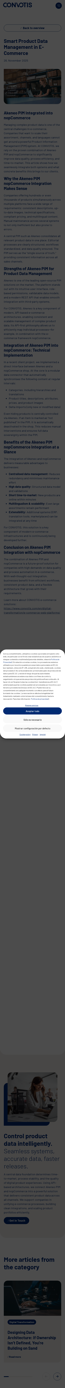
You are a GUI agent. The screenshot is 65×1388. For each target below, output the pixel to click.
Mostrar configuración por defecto (32, 728)
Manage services (31, 705)
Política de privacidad (39, 699)
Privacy (35, 734)
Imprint (43, 734)
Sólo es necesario (33, 719)
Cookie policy (25, 734)
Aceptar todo (32, 711)
